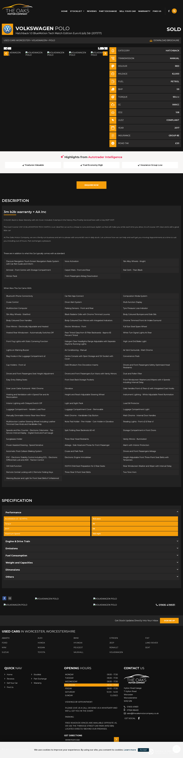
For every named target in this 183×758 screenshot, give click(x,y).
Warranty (144, 11)
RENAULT (113, 647)
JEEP (111, 643)
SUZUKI (5, 652)
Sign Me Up (169, 621)
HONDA (41, 643)
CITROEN (113, 638)
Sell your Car (127, 11)
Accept (143, 750)
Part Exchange (108, 11)
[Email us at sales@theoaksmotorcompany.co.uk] (10, 598)
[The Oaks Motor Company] (17, 9)
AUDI (40, 638)
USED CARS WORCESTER (17, 40)
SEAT (147, 647)
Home (64, 11)
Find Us (157, 11)
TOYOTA (41, 652)
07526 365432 (132, 710)
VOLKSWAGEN (39, 40)
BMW (76, 638)
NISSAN (41, 647)
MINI (4, 647)
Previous (6, 53)
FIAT (147, 638)
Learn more (130, 750)
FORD (4, 643)
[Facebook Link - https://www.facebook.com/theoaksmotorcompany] (169, 11)
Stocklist (76, 11)
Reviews (92, 11)
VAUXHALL (78, 652)
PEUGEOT (78, 647)
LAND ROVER (151, 643)
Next (105, 53)
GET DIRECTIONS (73, 735)
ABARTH (6, 638)
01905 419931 (166, 604)
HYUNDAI (78, 643)
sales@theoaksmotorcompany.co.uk (142, 713)
